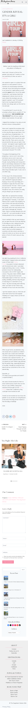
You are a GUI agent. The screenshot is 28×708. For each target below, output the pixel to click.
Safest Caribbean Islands (14, 678)
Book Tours (14, 694)
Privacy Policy (6, 706)
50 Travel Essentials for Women (14, 676)
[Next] (24, 462)
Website (5, 552)
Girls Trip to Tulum (14, 680)
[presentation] (14, 456)
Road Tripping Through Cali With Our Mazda (21, 428)
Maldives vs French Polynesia (14, 682)
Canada (14, 661)
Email (5, 545)
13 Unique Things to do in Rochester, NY (12, 589)
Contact (14, 649)
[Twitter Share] (7, 416)
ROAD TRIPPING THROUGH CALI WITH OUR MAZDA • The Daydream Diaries (13, 499)
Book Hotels (14, 692)
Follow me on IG (14, 651)
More (14, 668)
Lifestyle (4, 8)
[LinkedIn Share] (10, 416)
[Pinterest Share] (14, 416)
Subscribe (14, 653)
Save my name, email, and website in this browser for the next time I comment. (14, 557)
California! (5, 78)
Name (5, 538)
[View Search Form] (22, 2)
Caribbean (14, 667)
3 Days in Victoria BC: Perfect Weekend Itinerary (14, 581)
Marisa (4, 42)
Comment (6, 518)
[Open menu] (26, 2)
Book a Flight (14, 690)
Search (23, 569)
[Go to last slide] (4, 462)
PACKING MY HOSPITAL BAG (12, 471)
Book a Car (14, 696)
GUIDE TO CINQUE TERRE (7, 427)
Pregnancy (10, 8)
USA (14, 663)
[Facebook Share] (3, 416)
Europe (14, 665)
